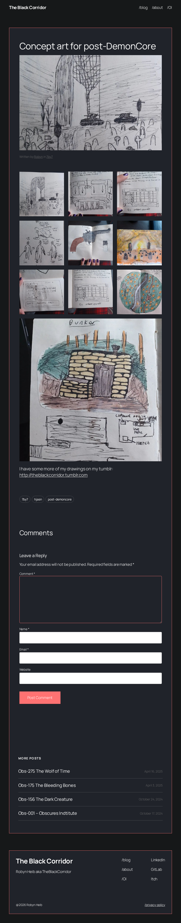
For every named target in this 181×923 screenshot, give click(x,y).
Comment (27, 574)
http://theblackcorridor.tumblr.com (53, 475)
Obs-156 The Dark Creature (45, 799)
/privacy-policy (155, 905)
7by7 (49, 156)
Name (24, 629)
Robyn (38, 156)
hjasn (38, 499)
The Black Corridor (27, 7)
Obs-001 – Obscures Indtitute (47, 813)
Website (24, 669)
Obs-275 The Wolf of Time (44, 771)
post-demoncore (60, 499)
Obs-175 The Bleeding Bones (46, 785)
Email (24, 649)
